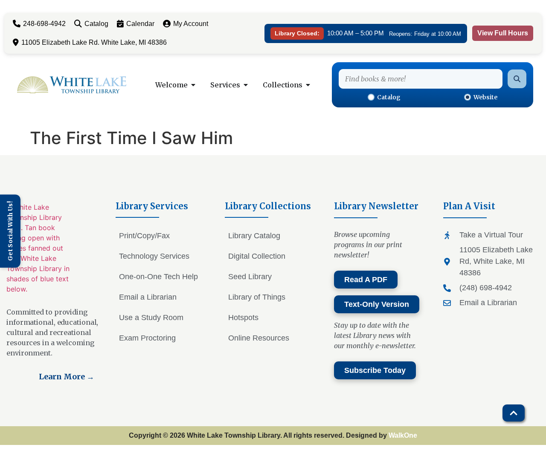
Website (485, 97)
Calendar (140, 23)
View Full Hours (502, 33)
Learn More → (66, 376)
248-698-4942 (44, 23)
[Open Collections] (308, 85)
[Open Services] (245, 85)
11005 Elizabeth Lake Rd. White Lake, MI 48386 (94, 42)
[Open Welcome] (193, 85)
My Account (190, 23)
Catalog (96, 23)
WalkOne (403, 435)
